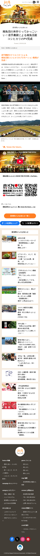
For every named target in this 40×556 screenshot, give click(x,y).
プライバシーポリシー (10, 515)
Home (2, 48)
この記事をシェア (11, 223)
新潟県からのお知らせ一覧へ (20, 216)
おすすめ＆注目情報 (10, 503)
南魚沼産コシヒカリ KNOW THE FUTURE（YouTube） (20, 176)
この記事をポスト (31, 223)
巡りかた (25, 464)
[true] (34, 2)
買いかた (25, 470)
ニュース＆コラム (9, 497)
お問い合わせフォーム (29, 503)
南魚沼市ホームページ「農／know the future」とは (19, 207)
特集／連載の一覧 (9, 494)
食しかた (25, 467)
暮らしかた (26, 473)
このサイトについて (10, 512)
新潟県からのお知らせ (20, 27)
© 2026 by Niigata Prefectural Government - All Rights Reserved (20, 553)
